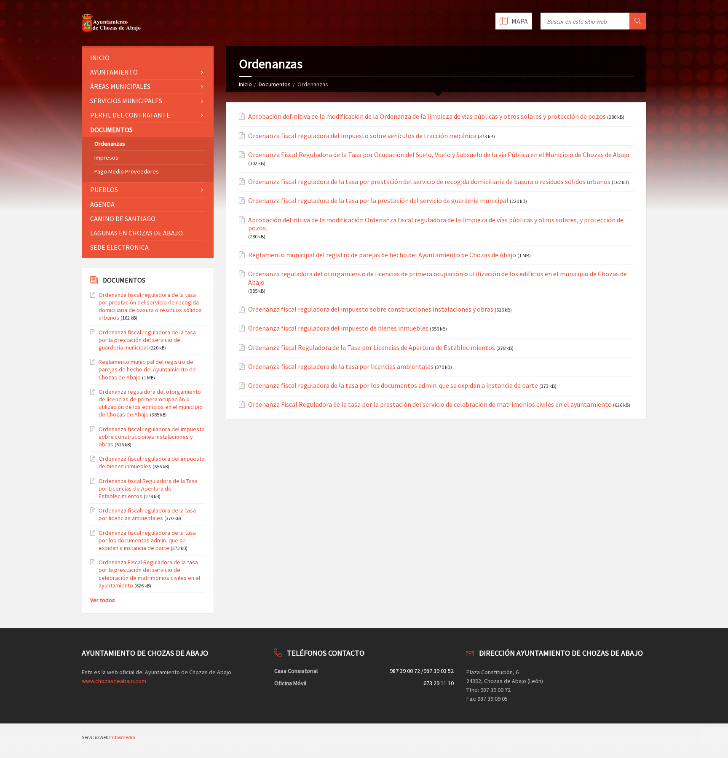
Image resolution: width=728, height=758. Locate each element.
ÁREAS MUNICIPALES (120, 86)
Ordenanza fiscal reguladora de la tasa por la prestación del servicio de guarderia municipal (378, 201)
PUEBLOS (104, 189)
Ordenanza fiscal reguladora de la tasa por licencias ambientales (341, 367)
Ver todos (102, 600)
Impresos (106, 157)
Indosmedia (122, 737)
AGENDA (102, 204)
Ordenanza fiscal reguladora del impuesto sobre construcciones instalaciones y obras (370, 309)
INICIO (100, 57)
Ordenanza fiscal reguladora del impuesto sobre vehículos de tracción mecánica (362, 136)
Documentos (275, 84)
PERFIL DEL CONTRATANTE (130, 115)
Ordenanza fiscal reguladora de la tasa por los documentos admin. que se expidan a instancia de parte (393, 386)
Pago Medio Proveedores (126, 171)
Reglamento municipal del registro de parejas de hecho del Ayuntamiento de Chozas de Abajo (382, 255)
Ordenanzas (109, 143)
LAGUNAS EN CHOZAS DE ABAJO (136, 233)
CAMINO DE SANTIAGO (122, 218)
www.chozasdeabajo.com (114, 681)
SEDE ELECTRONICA (119, 247)
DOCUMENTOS (111, 129)
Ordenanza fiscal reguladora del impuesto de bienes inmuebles (338, 328)
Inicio (245, 84)
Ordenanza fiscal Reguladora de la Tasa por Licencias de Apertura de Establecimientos (371, 348)
